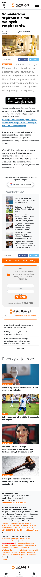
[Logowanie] (34, 573)
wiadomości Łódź (20, 550)
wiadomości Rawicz (17, 545)
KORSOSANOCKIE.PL (9, 528)
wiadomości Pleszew (10, 548)
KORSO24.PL (6, 525)
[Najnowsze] (19, 573)
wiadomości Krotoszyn (26, 543)
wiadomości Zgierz (18, 555)
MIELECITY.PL (18, 525)
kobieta (5, 545)
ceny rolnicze (31, 545)
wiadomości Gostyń (10, 541)
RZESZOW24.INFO (30, 525)
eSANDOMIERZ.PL (8, 530)
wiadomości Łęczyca (16, 557)
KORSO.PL (5, 523)
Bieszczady (6, 539)
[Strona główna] (6, 573)
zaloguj (21, 297)
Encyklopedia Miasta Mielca (27, 530)
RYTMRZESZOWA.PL (26, 528)
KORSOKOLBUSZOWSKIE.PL (21, 523)
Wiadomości (7, 64)
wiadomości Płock (18, 552)
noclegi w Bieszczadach (21, 539)
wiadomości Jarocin (26, 541)
